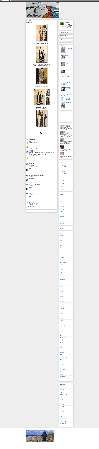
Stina (61, 354)
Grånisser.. (63, 171)
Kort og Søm (31, 178)
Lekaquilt (61, 303)
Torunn (61, 372)
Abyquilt (61, 233)
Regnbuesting (62, 342)
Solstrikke (61, 350)
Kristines (61, 291)
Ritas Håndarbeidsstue (63, 421)
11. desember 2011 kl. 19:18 (33, 176)
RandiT (30, 157)
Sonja (30, 196)
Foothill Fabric (62, 392)
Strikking (61, 197)
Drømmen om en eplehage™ (66, 76)
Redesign (65, 145)
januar (63, 183)
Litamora (61, 310)
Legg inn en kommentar (31, 206)
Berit (60, 247)
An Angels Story (62, 209)
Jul (60, 199)
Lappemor (61, 401)
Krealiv (61, 286)
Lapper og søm (62, 194)
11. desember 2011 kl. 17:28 (33, 155)
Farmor (61, 267)
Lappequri (61, 298)
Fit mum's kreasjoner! (65, 69)
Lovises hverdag (62, 316)
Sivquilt (61, 349)
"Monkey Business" (67, 125)
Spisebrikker (62, 216)
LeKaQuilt (30, 150)
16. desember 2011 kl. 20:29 (33, 194)
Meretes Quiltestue (63, 323)
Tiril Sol (61, 366)
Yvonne (61, 379)
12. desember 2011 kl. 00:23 (33, 185)
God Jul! (63, 170)
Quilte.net (61, 413)
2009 (62, 186)
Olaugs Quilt (62, 406)
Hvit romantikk (62, 279)
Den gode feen (62, 264)
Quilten (61, 418)
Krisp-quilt (61, 289)
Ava (60, 243)
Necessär (66, 55)
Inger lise (61, 281)
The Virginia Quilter (63, 423)
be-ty (61, 245)
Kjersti (30, 187)
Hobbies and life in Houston (66, 102)
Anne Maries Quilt (63, 237)
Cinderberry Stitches (64, 97)
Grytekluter (62, 221)
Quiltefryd (61, 414)
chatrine (62, 93)
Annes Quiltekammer (63, 240)
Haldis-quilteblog (62, 272)
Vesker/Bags (62, 206)
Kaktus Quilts (62, 396)
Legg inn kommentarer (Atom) (43, 213)
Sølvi (61, 359)
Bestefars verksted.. (63, 250)
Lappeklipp (63, 54)
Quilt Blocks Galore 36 (63, 411)
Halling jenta (62, 274)
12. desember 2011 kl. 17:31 (33, 190)
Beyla (61, 252)
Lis (29, 168)
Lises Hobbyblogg (63, 308)
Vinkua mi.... (66, 138)
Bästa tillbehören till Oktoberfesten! (66, 94)
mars (63, 180)
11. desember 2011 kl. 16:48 (33, 148)
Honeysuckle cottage (63, 394)
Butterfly (61, 259)
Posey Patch (62, 223)
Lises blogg (62, 306)
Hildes (61, 277)
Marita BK (61, 320)
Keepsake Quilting (63, 397)
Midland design (62, 325)
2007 (62, 189)
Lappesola (61, 299)
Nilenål (61, 335)
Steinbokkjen (62, 352)
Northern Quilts (63, 86)
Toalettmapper (62, 211)
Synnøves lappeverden (63, 357)
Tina (60, 362)
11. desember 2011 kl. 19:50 (33, 181)
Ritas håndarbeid (62, 345)
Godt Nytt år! (64, 166)
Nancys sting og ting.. (63, 333)
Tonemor (61, 371)
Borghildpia (62, 257)
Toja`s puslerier (62, 369)
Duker (61, 201)
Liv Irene (61, 311)
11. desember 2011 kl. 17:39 (33, 160)
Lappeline (61, 296)
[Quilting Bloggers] (64, 32)
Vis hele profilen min (63, 29)
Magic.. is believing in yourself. (65, 168)
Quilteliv (61, 416)
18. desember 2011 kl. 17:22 (33, 199)
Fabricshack (62, 389)
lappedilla (61, 399)
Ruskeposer (62, 204)
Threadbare (63, 47)
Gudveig (61, 269)
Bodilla (61, 255)
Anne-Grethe (62, 238)
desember (63, 165)
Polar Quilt (61, 409)
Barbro (42, 65)
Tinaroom (61, 364)
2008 (62, 187)
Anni (60, 242)
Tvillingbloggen (62, 376)
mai (62, 177)
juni (62, 176)
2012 (62, 162)
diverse (61, 218)
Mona (61, 330)
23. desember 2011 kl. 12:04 (33, 204)
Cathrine (61, 260)
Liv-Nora (61, 313)
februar (63, 181)
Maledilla (61, 318)
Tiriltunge (61, 367)
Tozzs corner (62, 374)
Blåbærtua (67, 22)
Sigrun (61, 347)
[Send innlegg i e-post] (35, 135)
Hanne (61, 276)
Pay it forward (62, 214)
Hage (61, 213)
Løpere (61, 196)
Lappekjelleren (62, 293)
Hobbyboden (62, 228)
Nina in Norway (62, 337)
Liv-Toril (61, 315)
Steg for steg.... (66, 131)
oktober (63, 174)
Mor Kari (61, 332)
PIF (37, 64)
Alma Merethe (62, 235)
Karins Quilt (62, 284)
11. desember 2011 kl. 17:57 (33, 166)
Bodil (61, 254)
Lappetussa (62, 301)
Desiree (61, 387)
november (63, 173)
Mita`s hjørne (62, 328)
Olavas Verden (62, 340)
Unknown (30, 145)
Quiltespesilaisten (63, 419)
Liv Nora (30, 141)
